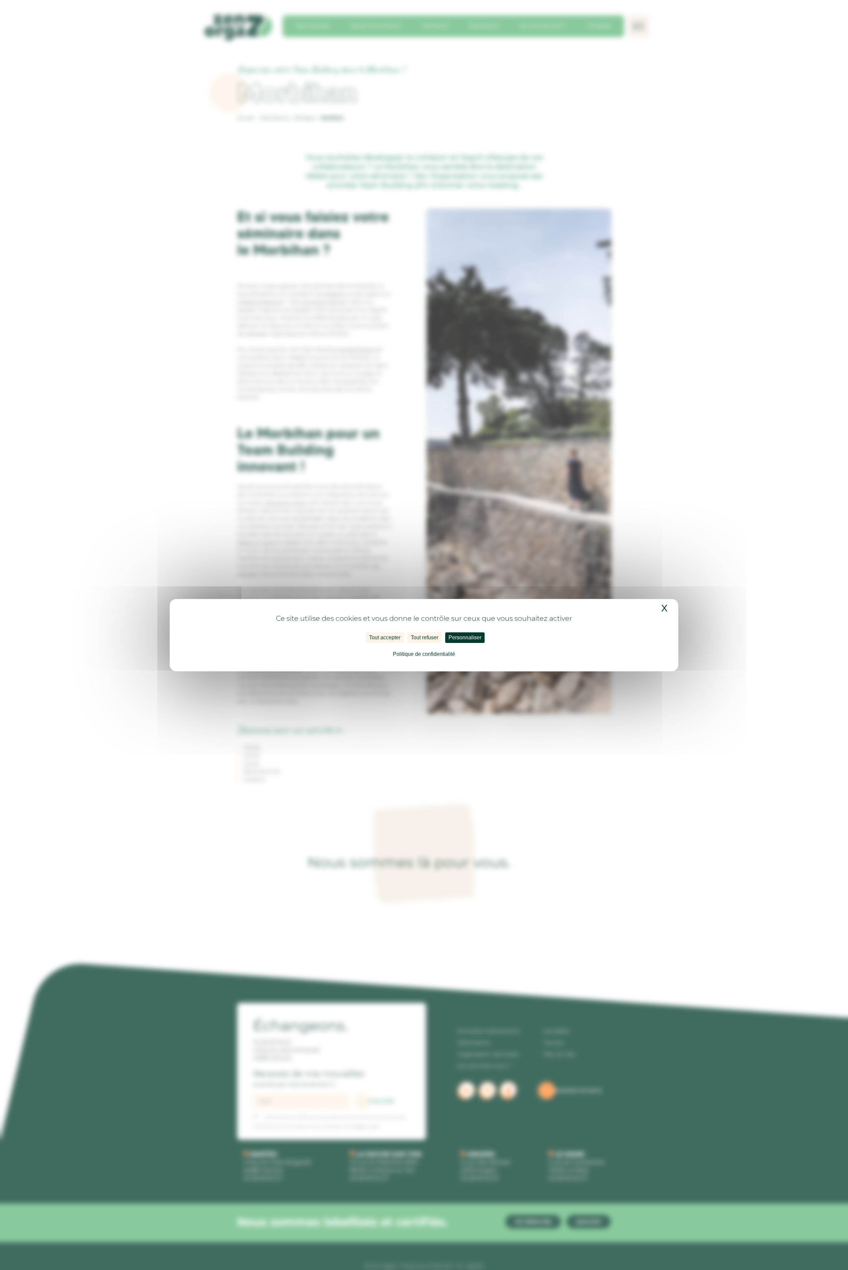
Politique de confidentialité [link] (424, 654)
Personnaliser (465, 637)
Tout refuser (424, 637)
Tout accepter (384, 637)
